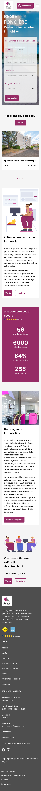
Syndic (5, 673)
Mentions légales (8, 771)
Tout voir (20, 122)
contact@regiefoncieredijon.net (16, 743)
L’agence (6, 684)
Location (20, 50)
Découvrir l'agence (14, 519)
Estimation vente (9, 663)
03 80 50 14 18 (8, 737)
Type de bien (10, 56)
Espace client (27, 6)
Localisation (9, 70)
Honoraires (6, 784)
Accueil (5, 648)
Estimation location (10, 668)
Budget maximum (12, 83)
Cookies (4, 779)
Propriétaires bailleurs (11, 679)
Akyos (4, 761)
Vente (9, 50)
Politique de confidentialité (13, 775)
